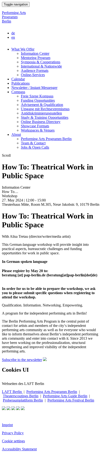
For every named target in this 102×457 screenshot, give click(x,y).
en (13, 37)
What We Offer (22, 49)
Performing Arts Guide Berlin (65, 396)
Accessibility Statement (19, 449)
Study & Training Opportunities (44, 117)
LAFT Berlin (12, 392)
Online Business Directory (40, 122)
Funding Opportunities (38, 100)
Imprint (7, 425)
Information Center (35, 53)
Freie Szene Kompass (37, 96)
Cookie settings (13, 441)
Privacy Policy (13, 433)
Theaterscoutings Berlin (20, 396)
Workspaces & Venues (38, 130)
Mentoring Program (35, 58)
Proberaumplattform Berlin (23, 400)
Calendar (18, 79)
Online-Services (33, 75)
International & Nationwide (41, 66)
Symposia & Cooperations (40, 62)
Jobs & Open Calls (35, 147)
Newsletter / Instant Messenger (34, 88)
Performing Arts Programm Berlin (14, 17)
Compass (18, 92)
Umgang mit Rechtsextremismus (45, 109)
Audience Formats (34, 71)
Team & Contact (33, 143)
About (16, 135)
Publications (20, 83)
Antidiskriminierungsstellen (41, 113)
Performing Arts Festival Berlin (70, 400)
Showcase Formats (35, 126)
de (13, 33)
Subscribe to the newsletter (22, 360)
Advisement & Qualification (42, 105)
